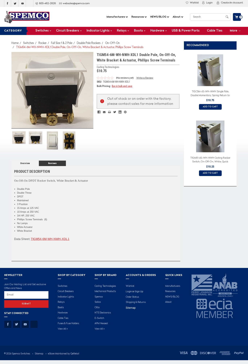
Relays (122, 30)
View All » (63, 329)
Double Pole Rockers (89, 43)
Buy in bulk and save (122, 86)
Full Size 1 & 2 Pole (61, 43)
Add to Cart (210, 107)
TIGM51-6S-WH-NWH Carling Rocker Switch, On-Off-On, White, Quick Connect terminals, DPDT (210, 160)
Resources (138, 17)
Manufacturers (116, 17)
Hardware (157, 30)
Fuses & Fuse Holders (68, 323)
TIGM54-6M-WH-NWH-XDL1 (50, 239)
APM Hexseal (101, 323)
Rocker (42, 43)
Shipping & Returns (136, 302)
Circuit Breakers (67, 30)
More (234, 30)
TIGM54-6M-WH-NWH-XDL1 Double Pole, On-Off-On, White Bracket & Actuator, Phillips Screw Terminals (79, 47)
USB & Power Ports (186, 30)
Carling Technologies (105, 286)
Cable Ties (214, 30)
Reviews (52, 163)
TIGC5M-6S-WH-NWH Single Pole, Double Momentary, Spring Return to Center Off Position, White (210, 94)
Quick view (210, 83)
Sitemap (131, 307)
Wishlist (194, 2)
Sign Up (139, 291)
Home (15, 43)
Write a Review (144, 78)
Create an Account (232, 2)
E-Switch (99, 318)
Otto (97, 307)
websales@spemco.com (76, 3)
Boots (138, 30)
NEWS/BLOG (158, 17)
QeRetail (74, 354)
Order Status (132, 297)
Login (209, 2)
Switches (42, 30)
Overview (25, 163)
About (177, 17)
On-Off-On (112, 43)
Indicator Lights (98, 30)
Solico (98, 302)
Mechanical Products (105, 291)
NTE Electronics (103, 313)
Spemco (99, 297)
